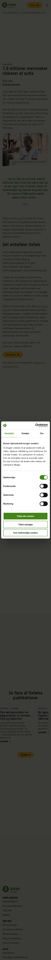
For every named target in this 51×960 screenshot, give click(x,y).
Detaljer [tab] (25, 433)
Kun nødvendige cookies (25, 533)
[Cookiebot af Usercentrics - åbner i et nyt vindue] (36, 425)
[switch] (44, 486)
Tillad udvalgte (25, 524)
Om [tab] (41, 433)
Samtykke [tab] (9, 433)
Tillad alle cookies (25, 516)
